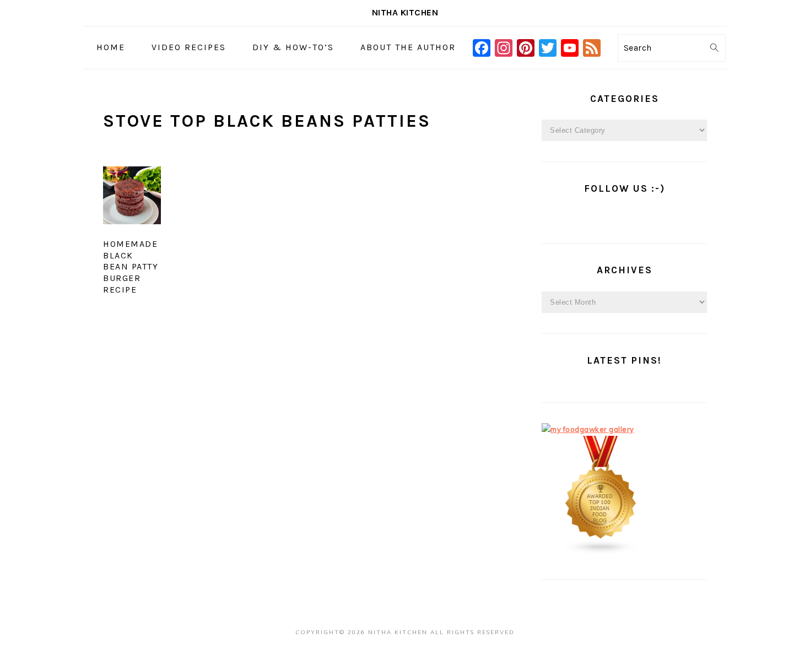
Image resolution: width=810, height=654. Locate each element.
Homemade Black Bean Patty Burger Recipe (130, 267)
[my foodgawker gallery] (588, 429)
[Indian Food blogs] (601, 552)
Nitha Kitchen (405, 12)
